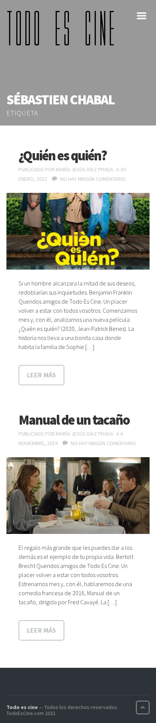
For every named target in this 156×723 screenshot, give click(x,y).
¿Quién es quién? (63, 155)
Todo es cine (22, 707)
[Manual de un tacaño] (78, 495)
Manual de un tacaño (74, 419)
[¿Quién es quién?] (78, 231)
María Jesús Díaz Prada (84, 169)
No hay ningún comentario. (93, 178)
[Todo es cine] (63, 28)
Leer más (41, 375)
